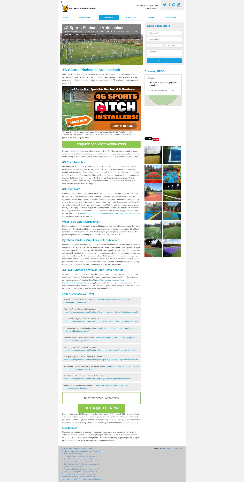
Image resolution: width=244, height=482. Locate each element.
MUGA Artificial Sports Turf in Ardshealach (80, 472)
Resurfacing (171, 18)
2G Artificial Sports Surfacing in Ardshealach (81, 459)
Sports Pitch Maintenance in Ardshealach (78, 474)
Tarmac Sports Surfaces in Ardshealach (79, 466)
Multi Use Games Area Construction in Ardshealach (82, 451)
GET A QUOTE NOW (101, 408)
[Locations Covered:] (61, 2)
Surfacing (108, 18)
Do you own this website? (157, 91)
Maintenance (131, 18)
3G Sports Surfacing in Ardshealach (78, 461)
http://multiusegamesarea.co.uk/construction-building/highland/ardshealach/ (108, 213)
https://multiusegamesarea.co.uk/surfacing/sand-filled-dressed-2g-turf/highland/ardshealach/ (101, 321)
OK (173, 91)
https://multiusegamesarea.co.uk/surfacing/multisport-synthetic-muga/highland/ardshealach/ (101, 360)
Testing (151, 18)
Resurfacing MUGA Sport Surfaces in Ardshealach (82, 479)
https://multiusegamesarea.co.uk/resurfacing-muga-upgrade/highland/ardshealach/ (97, 379)
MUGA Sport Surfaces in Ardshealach (77, 449)
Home (65, 18)
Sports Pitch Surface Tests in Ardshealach (78, 477)
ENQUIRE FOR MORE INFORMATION (101, 144)
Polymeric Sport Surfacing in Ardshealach (80, 456)
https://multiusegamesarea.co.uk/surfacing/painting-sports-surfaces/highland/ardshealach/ (100, 350)
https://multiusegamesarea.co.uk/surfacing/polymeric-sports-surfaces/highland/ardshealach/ (101, 312)
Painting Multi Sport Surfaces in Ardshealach (81, 469)
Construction (84, 18)
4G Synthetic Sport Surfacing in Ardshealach (81, 464)
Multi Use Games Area (173, 449)
